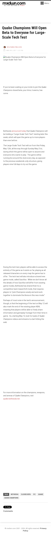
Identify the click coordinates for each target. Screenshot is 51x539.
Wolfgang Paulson (14, 47)
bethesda (14, 494)
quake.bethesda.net (11, 399)
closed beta (26, 494)
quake (40, 494)
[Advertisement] (25, 429)
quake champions (11, 498)
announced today (19, 131)
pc (34, 494)
